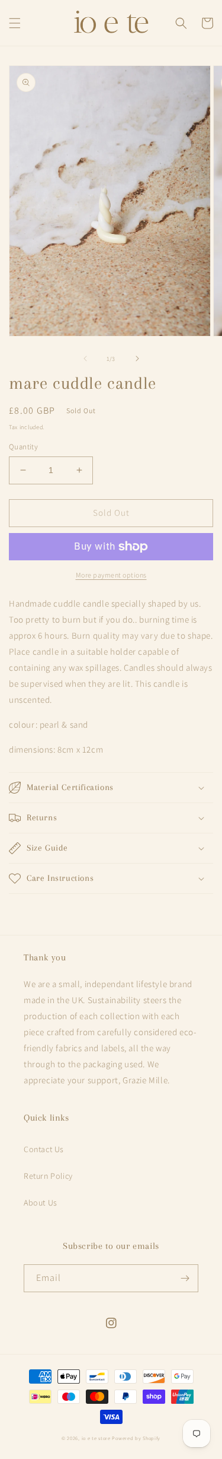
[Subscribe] (185, 1278)
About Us (40, 1202)
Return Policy (48, 1176)
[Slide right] (137, 358)
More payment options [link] (111, 574)
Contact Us (44, 1149)
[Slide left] (85, 358)
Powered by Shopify (136, 1438)
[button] (15, 23)
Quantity (23, 447)
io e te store (96, 1438)
